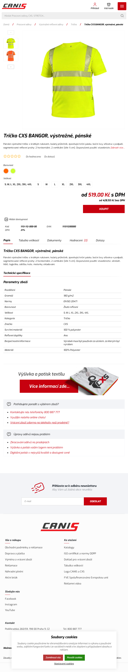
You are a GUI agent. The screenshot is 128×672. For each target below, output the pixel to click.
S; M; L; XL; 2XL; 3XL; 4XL (18, 184)
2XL (72, 184)
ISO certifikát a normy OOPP (80, 553)
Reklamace (11, 565)
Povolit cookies (74, 657)
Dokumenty (54, 240)
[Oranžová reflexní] (6, 171)
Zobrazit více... (117, 147)
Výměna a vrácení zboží (18, 559)
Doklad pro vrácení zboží (78, 559)
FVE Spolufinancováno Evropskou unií (86, 577)
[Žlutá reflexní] (13, 171)
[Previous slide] (11, 32)
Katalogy (69, 547)
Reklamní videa (72, 583)
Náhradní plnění (14, 571)
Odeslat (95, 501)
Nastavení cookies (64, 663)
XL (63, 184)
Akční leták (11, 577)
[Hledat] (122, 15)
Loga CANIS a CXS (74, 571)
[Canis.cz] (15, 6)
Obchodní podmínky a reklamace (23, 547)
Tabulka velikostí (28, 240)
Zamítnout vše (53, 657)
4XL (88, 184)
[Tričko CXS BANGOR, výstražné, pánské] (73, 79)
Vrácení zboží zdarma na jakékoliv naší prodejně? (39, 422)
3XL (80, 184)
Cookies (117, 657)
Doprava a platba (15, 553)
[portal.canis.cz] (64, 381)
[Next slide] (11, 67)
